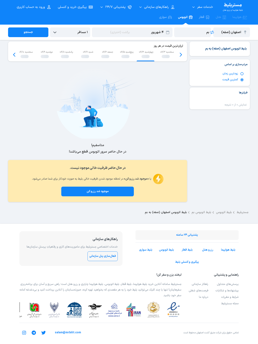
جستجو (28, 32)
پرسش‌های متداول (228, 284)
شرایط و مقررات (230, 297)
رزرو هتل (207, 250)
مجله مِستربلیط (230, 303)
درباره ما (203, 297)
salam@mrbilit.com (68, 332)
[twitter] (43, 333)
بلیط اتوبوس (166, 250)
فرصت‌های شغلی (198, 291)
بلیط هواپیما (228, 250)
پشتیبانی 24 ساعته (187, 235)
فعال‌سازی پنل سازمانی (102, 256)
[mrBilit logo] (233, 7)
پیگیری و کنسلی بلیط (187, 262)
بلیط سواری (145, 250)
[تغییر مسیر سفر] (212, 32)
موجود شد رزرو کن (98, 191)
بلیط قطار (187, 250)
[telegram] (34, 333)
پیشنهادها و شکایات (227, 291)
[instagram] (24, 333)
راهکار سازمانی (200, 284)
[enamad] (173, 310)
